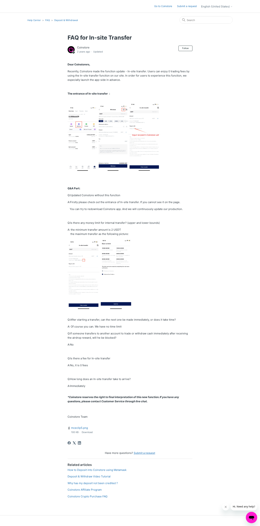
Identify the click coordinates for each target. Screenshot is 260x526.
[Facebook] (69, 443)
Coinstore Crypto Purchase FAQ (87, 496)
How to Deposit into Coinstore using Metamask (97, 470)
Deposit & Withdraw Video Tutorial (89, 476)
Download (87, 432)
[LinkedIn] (79, 443)
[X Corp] (74, 443)
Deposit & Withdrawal (66, 20)
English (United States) (215, 6)
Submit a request (187, 6)
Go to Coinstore (163, 6)
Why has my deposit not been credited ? (93, 483)
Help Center (34, 20)
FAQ (47, 20)
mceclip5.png (79, 427)
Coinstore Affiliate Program (85, 489)
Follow (185, 48)
